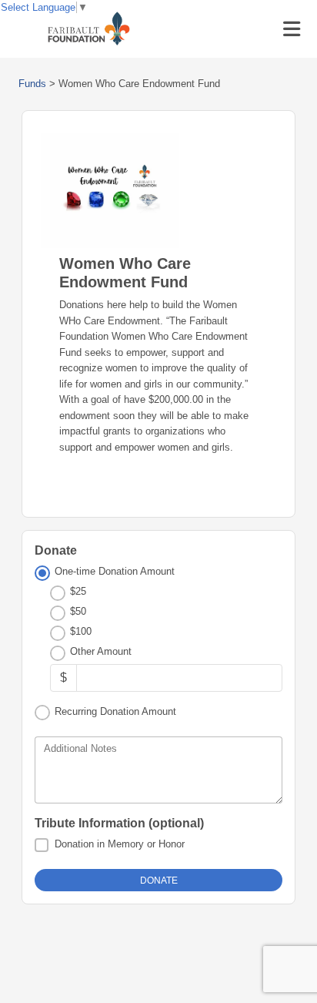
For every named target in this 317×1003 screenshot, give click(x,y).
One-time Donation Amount (115, 571)
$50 (78, 611)
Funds (32, 83)
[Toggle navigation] (291, 29)
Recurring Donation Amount (115, 711)
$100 (81, 631)
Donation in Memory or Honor (120, 844)
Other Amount (101, 651)
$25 (78, 591)
